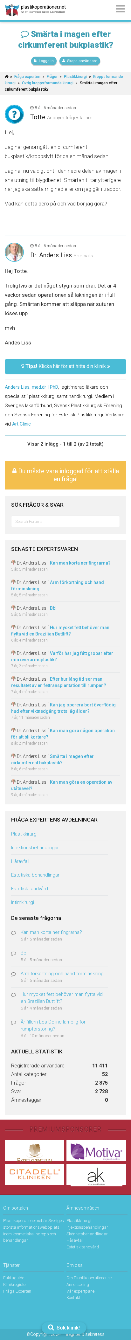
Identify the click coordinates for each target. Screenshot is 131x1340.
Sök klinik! (67, 1328)
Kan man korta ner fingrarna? (80, 563)
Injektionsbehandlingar (35, 848)
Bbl (53, 608)
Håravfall (20, 861)
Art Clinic (21, 424)
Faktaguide (13, 1277)
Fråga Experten (17, 1291)
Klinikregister (15, 1284)
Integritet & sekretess (84, 1334)
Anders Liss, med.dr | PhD (31, 387)
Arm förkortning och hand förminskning (62, 973)
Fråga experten (27, 76)
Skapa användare (82, 61)
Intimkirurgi (22, 902)
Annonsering (77, 1284)
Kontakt (73, 1297)
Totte (37, 117)
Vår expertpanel (80, 1291)
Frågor (52, 76)
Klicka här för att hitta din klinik (66, 366)
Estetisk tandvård (29, 889)
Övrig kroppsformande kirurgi (47, 83)
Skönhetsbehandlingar (87, 1234)
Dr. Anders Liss (51, 255)
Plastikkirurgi (75, 76)
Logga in (46, 61)
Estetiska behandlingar (35, 875)
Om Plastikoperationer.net (89, 1277)
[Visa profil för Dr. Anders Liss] (13, 563)
